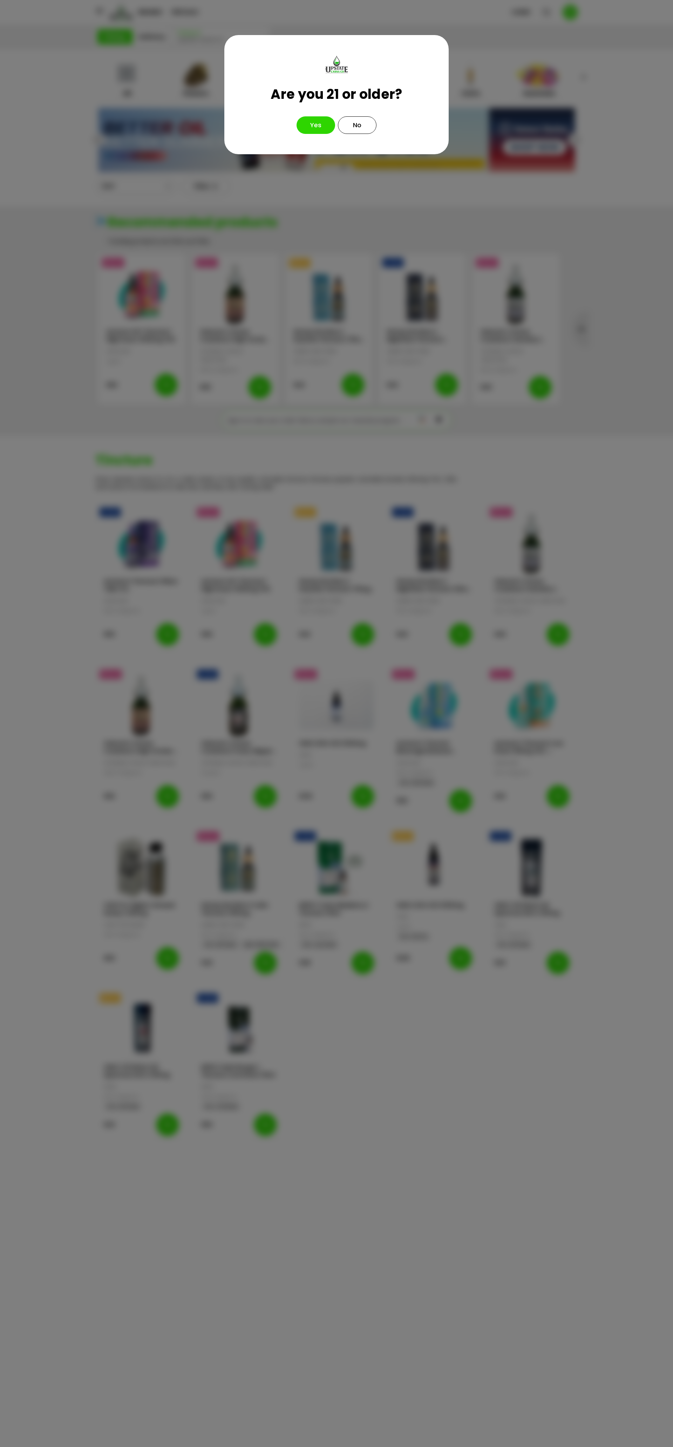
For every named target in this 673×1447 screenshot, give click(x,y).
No (357, 125)
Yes (315, 125)
